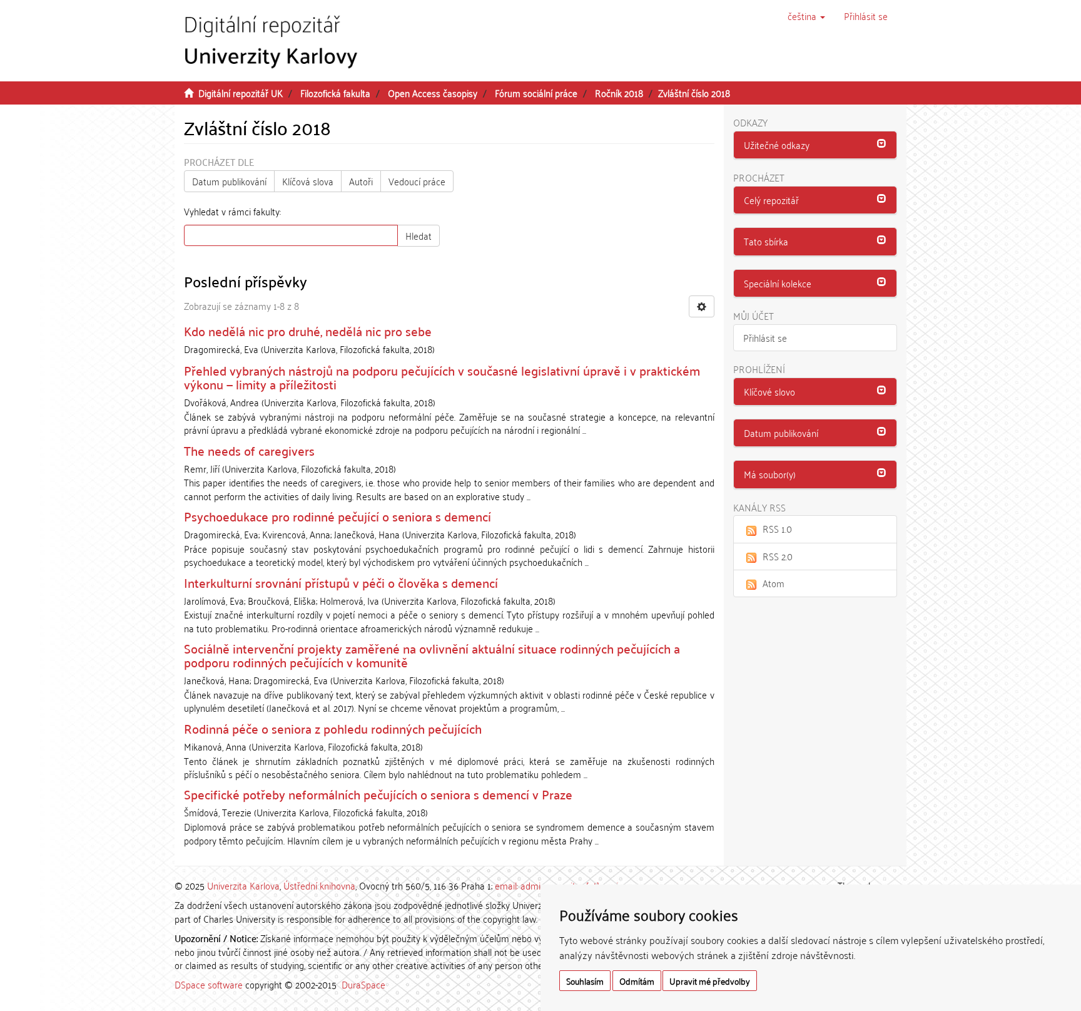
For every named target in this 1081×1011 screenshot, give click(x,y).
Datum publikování (229, 181)
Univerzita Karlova (243, 885)
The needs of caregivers (249, 450)
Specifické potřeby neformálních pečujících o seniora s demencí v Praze (378, 794)
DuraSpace (363, 984)
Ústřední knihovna (319, 885)
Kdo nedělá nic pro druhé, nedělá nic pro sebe (308, 330)
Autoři (361, 181)
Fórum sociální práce (536, 92)
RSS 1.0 (777, 528)
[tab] (815, 145)
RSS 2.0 (778, 556)
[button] (806, 15)
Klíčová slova (307, 181)
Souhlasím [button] (585, 980)
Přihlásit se (765, 337)
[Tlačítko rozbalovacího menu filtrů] (701, 306)
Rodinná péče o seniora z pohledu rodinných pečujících (333, 728)
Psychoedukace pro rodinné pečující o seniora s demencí (337, 516)
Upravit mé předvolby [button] (709, 980)
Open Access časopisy (432, 92)
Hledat (418, 235)
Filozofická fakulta (335, 92)
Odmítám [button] (636, 980)
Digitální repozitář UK (240, 92)
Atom (773, 583)
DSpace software (209, 984)
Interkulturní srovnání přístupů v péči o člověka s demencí (341, 582)
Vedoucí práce (416, 181)
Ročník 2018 (619, 92)
